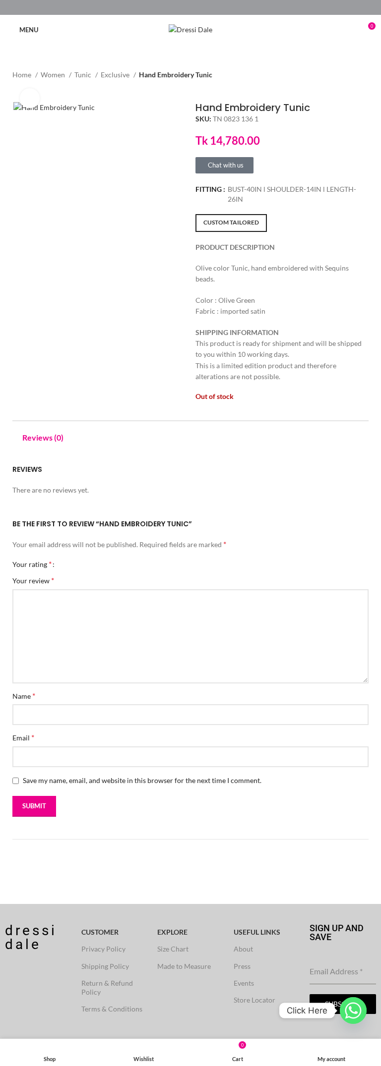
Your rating (32, 564)
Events (244, 983)
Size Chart (173, 949)
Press (242, 966)
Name (23, 695)
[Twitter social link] (179, 7)
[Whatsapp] (353, 1010)
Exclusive (116, 74)
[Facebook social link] (168, 7)
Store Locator (254, 1000)
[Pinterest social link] (190, 7)
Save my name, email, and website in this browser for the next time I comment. (142, 780)
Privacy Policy (103, 949)
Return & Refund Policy (107, 987)
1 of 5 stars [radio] (65, 564)
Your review (33, 580)
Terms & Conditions (111, 1009)
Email (23, 737)
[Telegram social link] (213, 7)
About (243, 949)
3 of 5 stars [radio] (80, 564)
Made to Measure (184, 966)
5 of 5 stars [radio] (95, 564)
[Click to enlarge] (30, 98)
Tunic (83, 74)
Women (53, 74)
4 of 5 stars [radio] (88, 564)
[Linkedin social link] (202, 7)
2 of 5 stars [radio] (73, 564)
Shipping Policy (105, 966)
